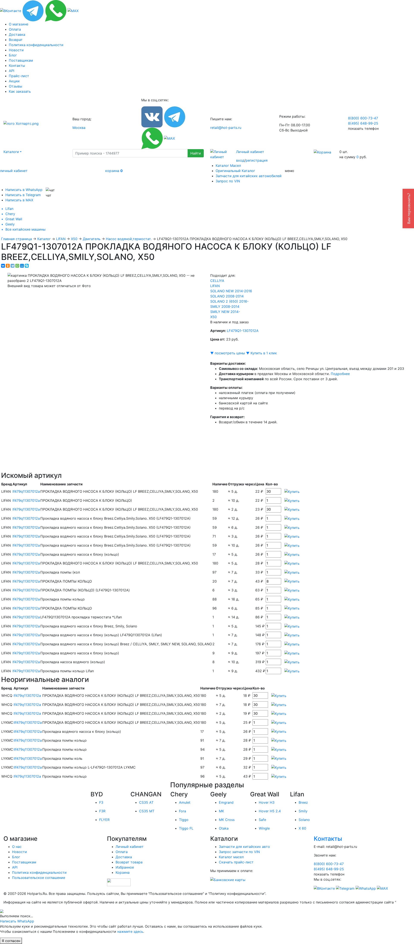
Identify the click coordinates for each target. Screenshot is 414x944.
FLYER (104, 819)
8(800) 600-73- (363, 118)
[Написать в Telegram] (33, 10)
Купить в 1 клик (264, 353)
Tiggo (183, 819)
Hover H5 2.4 (270, 811)
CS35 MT (146, 811)
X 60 (302, 828)
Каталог (44, 239)
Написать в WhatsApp (23, 190)
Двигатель (91, 239)
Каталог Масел (228, 165)
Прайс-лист (19, 76)
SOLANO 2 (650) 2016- (229, 301)
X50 (74, 239)
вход (240, 160)
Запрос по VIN (228, 181)
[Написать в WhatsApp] (55, 10)
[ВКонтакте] (3, 266)
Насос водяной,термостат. (129, 239)
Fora (182, 811)
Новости (16, 50)
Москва (78, 127)
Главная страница (16, 239)
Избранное (125, 867)
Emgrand (226, 802)
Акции (14, 81)
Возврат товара (129, 862)
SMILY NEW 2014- (225, 311)
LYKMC (7, 722)
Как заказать (20, 91)
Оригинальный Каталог (235, 171)
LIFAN (61, 239)
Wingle (264, 828)
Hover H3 (266, 802)
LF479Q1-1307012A (243, 330)
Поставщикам (21, 60)
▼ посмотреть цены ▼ (229, 353)
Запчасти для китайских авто (244, 846)
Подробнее (340, 374)
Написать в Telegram (23, 195)
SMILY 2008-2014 (224, 306)
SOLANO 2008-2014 (227, 296)
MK (221, 811)
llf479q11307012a (28, 722)
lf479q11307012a (26, 491)
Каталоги (11, 152)
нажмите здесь (130, 931)
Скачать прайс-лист (236, 862)
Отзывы (15, 86)
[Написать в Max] (72, 10)
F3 (101, 802)
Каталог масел (231, 857)
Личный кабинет (250, 152)
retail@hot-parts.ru (225, 127)
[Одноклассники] (8, 266)
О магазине (18, 24)
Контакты (17, 65)
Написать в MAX (19, 200)
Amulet (184, 802)
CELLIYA (217, 280)
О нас (17, 846)
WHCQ (6, 695)
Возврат (16, 40)
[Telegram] (12, 266)
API (11, 71)
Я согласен (11, 941)
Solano (304, 819)
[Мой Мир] (22, 266)
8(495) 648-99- (363, 123)
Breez (303, 802)
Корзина (123, 872)
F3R (102, 811)
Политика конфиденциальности (36, 45)
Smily (303, 811)
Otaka (224, 828)
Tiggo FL (186, 828)
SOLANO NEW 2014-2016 (231, 291)
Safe (262, 819)
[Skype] (27, 266)
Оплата (15, 29)
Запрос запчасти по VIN (239, 852)
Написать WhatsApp (17, 921)
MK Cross (227, 819)
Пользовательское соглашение (38, 877)
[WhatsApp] (17, 266)
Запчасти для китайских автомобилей (249, 176)
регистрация (257, 160)
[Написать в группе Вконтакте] (10, 10)
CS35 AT (146, 802)
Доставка (17, 34)
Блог (13, 55)
